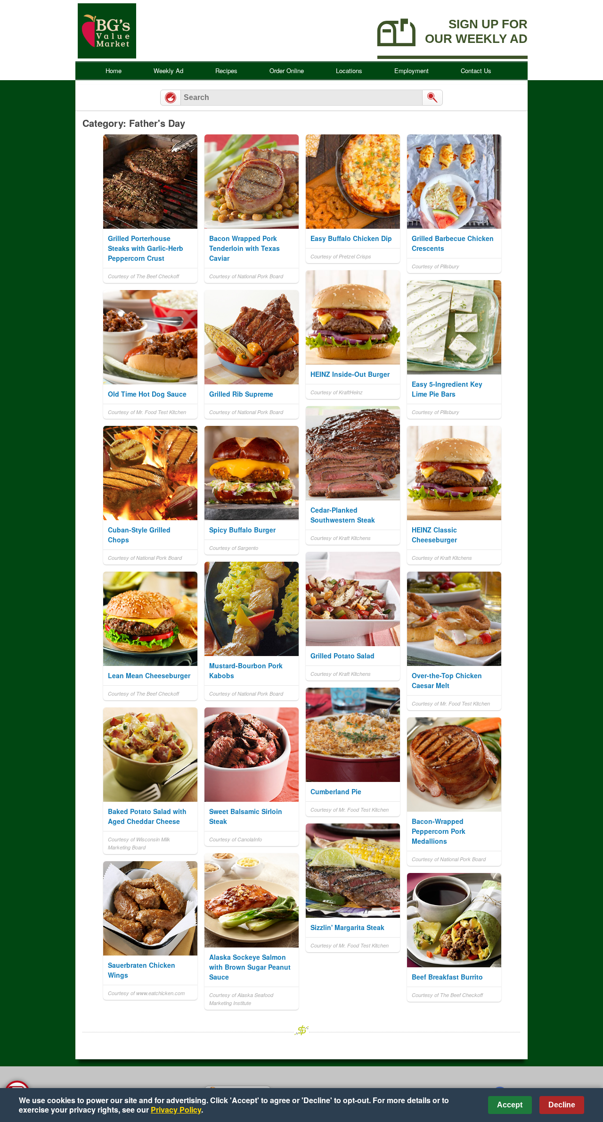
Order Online (286, 70)
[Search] (432, 98)
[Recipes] (170, 98)
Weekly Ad (168, 70)
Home (114, 70)
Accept (509, 1105)
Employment (411, 70)
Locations (349, 70)
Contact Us (476, 70)
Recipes (226, 70)
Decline (561, 1105)
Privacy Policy (176, 1109)
